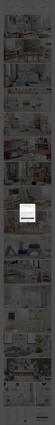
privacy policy (27, 220)
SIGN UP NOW (27, 218)
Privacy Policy (23, 216)
